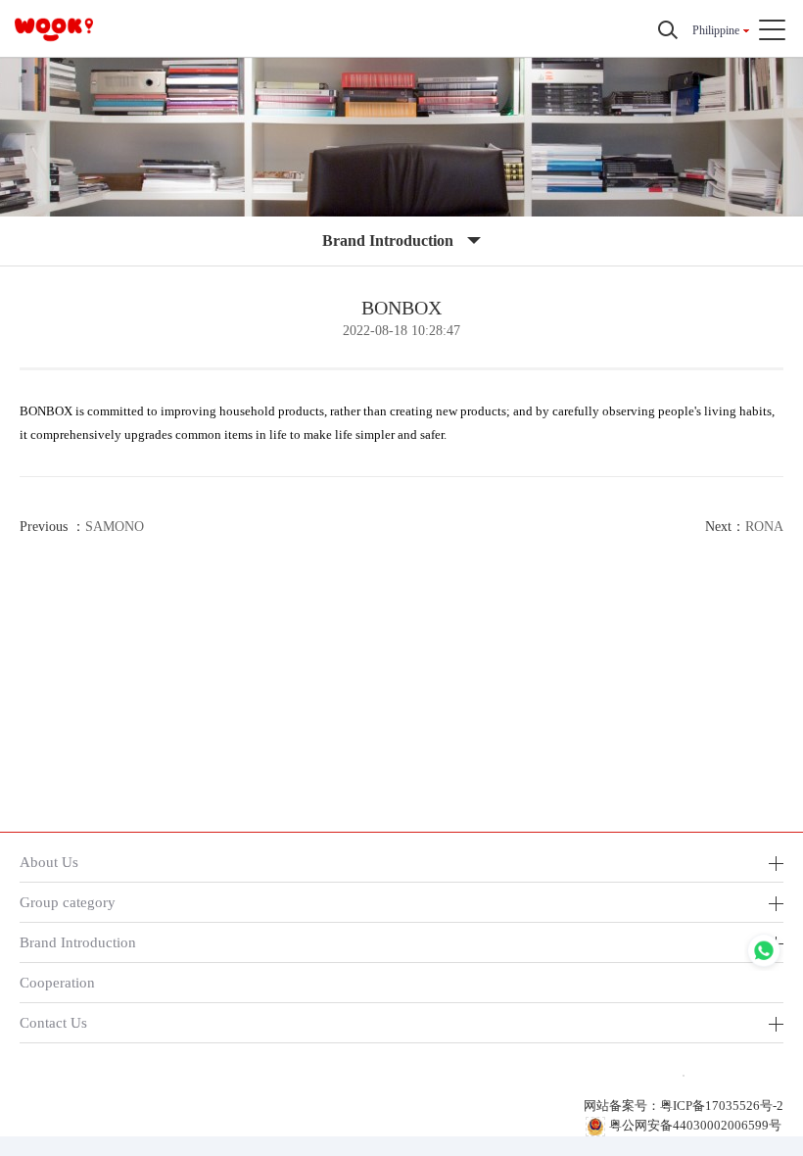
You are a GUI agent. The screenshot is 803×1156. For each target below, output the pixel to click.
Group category (68, 901)
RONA (764, 526)
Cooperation (57, 982)
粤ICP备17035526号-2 (721, 1105)
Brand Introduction (78, 942)
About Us (49, 861)
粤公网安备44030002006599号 (695, 1125)
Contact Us (53, 1022)
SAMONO (114, 526)
